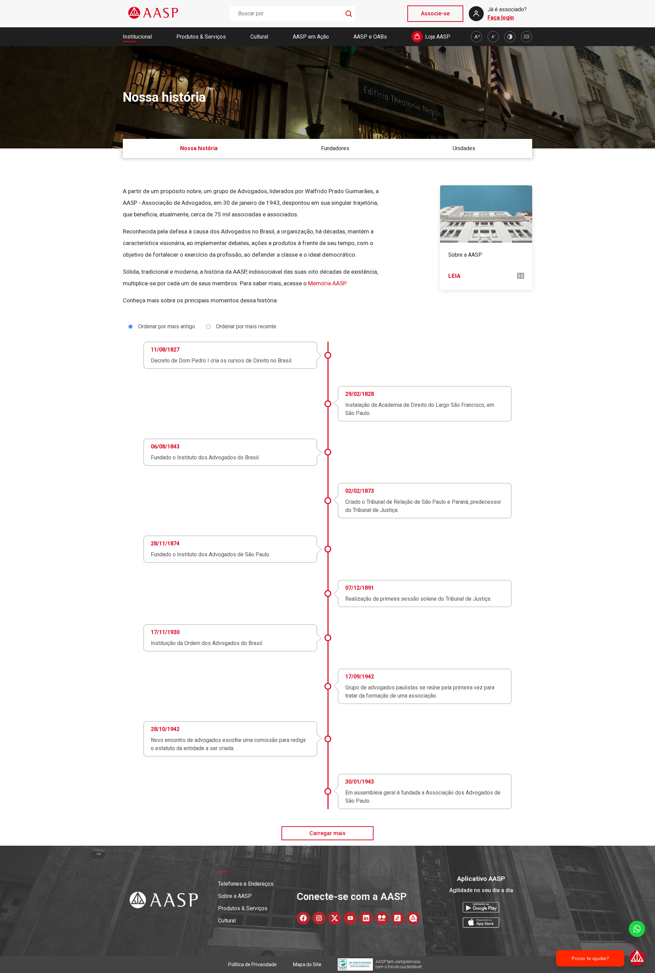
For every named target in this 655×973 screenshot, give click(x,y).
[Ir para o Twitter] (334, 918)
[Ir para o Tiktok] (397, 918)
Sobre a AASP (235, 896)
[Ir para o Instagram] (319, 918)
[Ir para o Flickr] (381, 918)
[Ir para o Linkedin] (366, 918)
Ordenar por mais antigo (166, 326)
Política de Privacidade (252, 964)
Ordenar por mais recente (246, 326)
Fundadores (335, 148)
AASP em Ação (311, 36)
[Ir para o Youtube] (350, 918)
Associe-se (435, 13)
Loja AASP (437, 36)
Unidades (464, 148)
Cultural (259, 36)
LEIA (454, 275)
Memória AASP (327, 283)
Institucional (137, 36)
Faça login (500, 17)
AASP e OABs (370, 36)
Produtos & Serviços (201, 36)
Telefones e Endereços (246, 884)
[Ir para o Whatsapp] (413, 918)
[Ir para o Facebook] (303, 918)
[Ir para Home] (153, 13)
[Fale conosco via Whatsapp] (637, 944)
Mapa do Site (307, 964)
